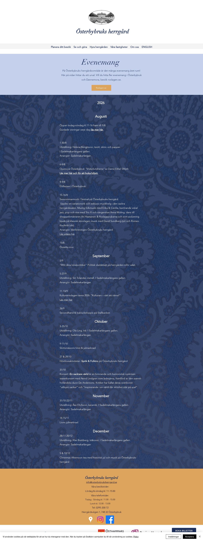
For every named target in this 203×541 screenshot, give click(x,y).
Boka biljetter (184, 531)
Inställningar (173, 536)
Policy (136, 536)
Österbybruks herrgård (101, 478)
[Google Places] (90, 519)
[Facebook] (110, 519)
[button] (61, 47)
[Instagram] (100, 519)
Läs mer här (66, 299)
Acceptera (189, 536)
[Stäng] (199, 536)
